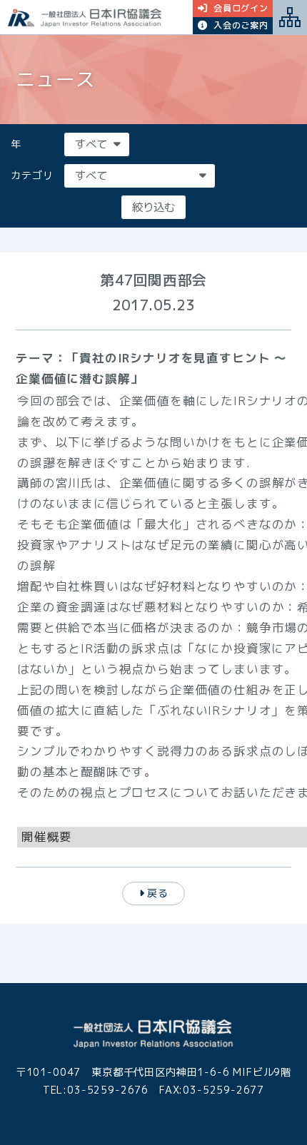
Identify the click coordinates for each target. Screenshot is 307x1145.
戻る (157, 893)
